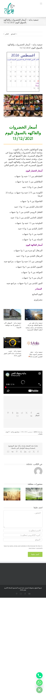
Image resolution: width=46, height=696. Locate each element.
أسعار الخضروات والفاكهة (24, 152)
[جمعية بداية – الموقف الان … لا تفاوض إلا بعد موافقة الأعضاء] (12, 314)
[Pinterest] (8, 412)
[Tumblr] (12, 412)
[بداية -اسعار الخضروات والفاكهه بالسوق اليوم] (23, 95)
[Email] (17, 415)
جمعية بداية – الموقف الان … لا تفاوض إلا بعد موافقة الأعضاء (12, 325)
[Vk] (31, 415)
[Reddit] (22, 412)
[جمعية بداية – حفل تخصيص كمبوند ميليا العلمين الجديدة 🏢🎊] (33, 343)
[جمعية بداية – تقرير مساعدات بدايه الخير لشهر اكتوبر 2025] (12, 342)
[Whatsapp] (39, 683)
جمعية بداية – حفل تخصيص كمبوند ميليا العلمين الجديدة (35, 354)
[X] (26, 412)
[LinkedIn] (17, 412)
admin (36, 432)
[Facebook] (31, 412)
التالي (7, 34)
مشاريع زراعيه (15, 432)
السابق (13, 34)
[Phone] (39, 675)
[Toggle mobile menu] (41, 3)
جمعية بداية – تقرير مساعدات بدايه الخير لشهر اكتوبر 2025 (12, 353)
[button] (40, 494)
